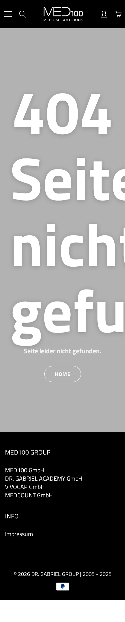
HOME (63, 374)
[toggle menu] (8, 14)
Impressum (19, 533)
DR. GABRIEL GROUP (55, 574)
